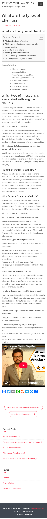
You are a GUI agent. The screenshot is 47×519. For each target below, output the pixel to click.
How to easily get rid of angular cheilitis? (20, 56)
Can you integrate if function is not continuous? (22, 442)
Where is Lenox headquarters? (22, 414)
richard (18, 25)
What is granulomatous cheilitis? (17, 53)
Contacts (6, 477)
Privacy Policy (8, 483)
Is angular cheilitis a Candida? (16, 50)
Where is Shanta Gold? (12, 437)
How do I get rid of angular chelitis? (18, 59)
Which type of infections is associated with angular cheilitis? (21, 45)
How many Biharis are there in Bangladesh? (25, 407)
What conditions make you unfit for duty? (20, 458)
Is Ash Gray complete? (12, 447)
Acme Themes (38, 508)
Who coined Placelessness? (14, 453)
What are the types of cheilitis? (17, 41)
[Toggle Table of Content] (40, 38)
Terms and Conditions (12, 488)
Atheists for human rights (18, 3)
